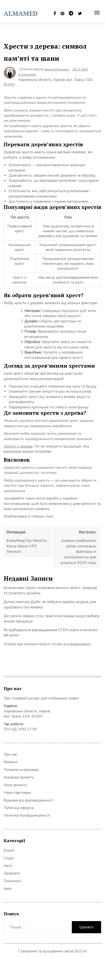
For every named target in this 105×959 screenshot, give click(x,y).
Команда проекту (19, 777)
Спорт (9, 858)
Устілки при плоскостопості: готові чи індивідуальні (47, 644)
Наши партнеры (17, 792)
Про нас (10, 754)
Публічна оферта (18, 807)
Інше (50, 516)
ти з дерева (18, 446)
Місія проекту (15, 785)
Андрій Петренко (56, 69)
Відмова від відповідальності (28, 800)
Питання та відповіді (21, 769)
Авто (8, 865)
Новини (37, 516)
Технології (12, 881)
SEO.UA (80, 951)
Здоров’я (12, 873)
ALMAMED (21, 13)
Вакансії (11, 762)
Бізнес (9, 850)
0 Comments (27, 75)
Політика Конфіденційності (27, 815)
